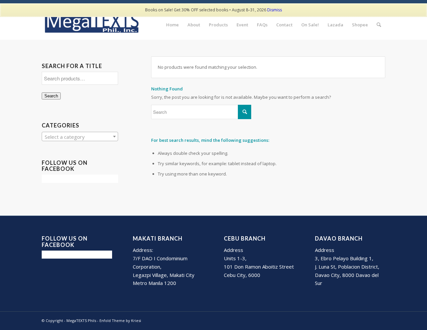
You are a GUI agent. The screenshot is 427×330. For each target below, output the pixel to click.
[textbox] (80, 136)
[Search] (378, 25)
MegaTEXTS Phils (81, 320)
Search (51, 95)
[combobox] (80, 136)
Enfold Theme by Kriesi (120, 320)
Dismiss (274, 10)
